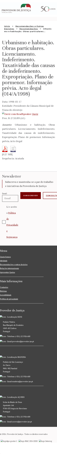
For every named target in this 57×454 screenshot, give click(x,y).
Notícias (3, 291)
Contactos (4, 287)
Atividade (3, 260)
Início (7, 26)
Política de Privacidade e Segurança (12, 224)
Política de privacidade (9, 299)
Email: (4, 193)
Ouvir (35, 114)
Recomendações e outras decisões (14, 264)
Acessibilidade (5, 295)
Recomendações (29, 29)
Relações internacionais (9, 268)
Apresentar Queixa (7, 272)
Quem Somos (5, 257)
